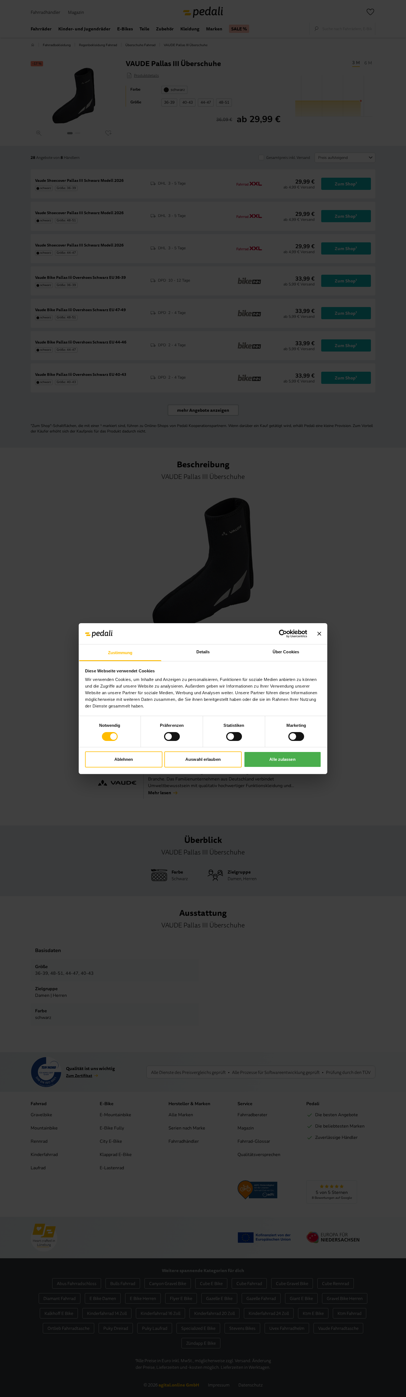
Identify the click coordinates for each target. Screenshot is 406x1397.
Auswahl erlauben (203, 759)
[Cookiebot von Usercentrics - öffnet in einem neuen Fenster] (283, 634)
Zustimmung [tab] (120, 652)
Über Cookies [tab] (286, 651)
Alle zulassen (282, 759)
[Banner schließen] (319, 634)
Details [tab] (203, 651)
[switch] (172, 736)
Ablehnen (123, 759)
